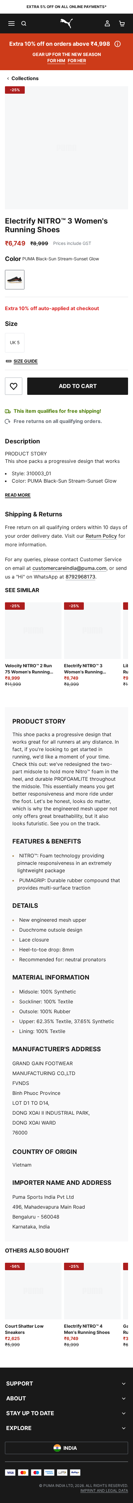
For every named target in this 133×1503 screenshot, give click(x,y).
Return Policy (101, 536)
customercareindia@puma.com (69, 568)
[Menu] (11, 23)
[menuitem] (104, 1490)
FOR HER (77, 60)
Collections (25, 78)
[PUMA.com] (66, 23)
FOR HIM (56, 60)
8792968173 (80, 577)
